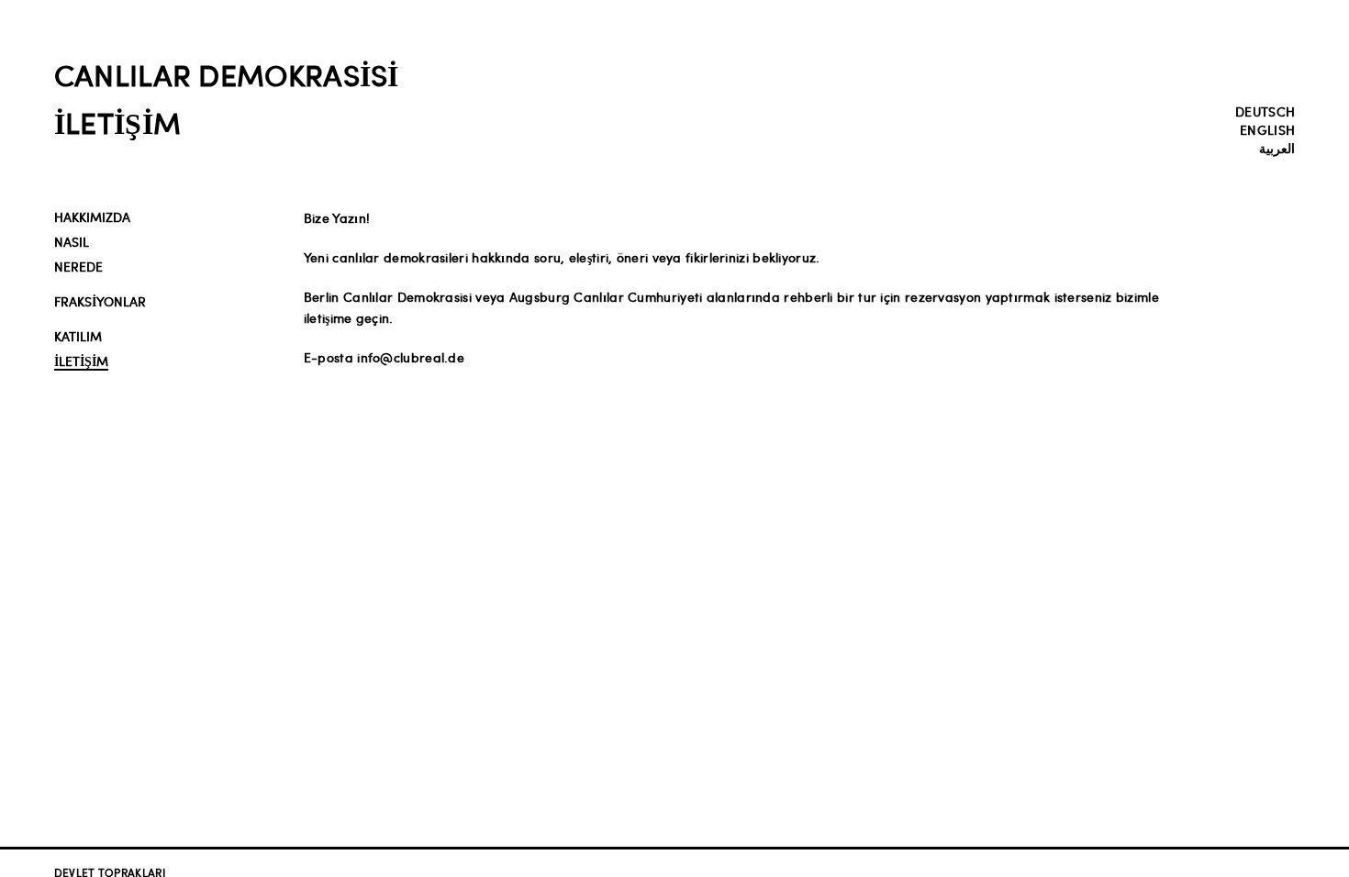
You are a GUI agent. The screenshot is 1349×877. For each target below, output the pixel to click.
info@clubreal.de (408, 357)
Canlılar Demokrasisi (226, 74)
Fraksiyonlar (100, 301)
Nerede (78, 266)
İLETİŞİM (81, 361)
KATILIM (78, 336)
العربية (1277, 148)
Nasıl (71, 241)
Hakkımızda (92, 217)
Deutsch (1265, 111)
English (1267, 129)
